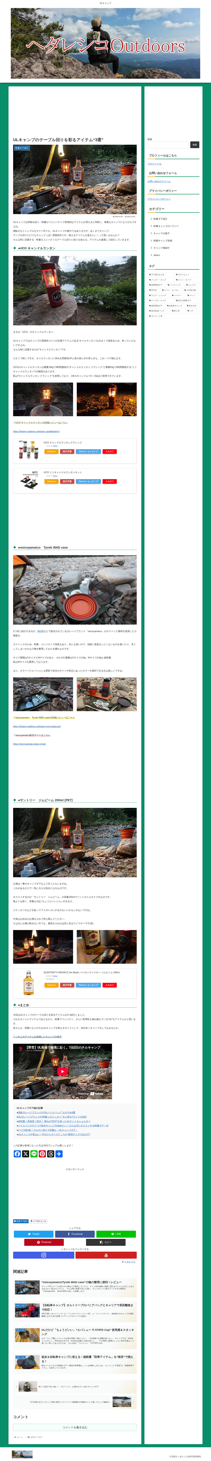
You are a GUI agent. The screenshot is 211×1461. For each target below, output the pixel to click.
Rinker (55, 446)
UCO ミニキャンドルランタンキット (63, 472)
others (157, 255)
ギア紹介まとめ (39, 1221)
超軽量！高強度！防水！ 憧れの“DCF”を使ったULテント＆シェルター (54, 1121)
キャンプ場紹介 (162, 248)
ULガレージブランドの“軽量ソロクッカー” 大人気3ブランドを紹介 (52, 1116)
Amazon (51, 451)
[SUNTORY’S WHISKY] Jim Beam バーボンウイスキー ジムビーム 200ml (82, 972)
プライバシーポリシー (159, 199)
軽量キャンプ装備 (163, 240)
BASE (41, 631)
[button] (106, 1242)
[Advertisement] (75, 111)
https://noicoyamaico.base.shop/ (29, 744)
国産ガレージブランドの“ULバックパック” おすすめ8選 (46, 1112)
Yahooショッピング (88, 451)
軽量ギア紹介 (22, 1221)
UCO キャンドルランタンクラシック (63, 442)
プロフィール (154, 163)
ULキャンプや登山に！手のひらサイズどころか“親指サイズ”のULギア (54, 1134)
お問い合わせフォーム (159, 181)
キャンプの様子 (162, 233)
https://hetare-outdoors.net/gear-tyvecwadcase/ (37, 726)
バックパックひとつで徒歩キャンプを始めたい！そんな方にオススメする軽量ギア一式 (63, 1125)
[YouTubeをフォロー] (106, 1255)
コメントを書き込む (74, 1427)
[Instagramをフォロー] (43, 1255)
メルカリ (109, 451)
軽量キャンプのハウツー (166, 226)
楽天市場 (67, 451)
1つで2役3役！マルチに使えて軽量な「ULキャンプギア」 (48, 1130)
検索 (150, 139)
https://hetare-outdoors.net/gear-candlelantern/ (36, 431)
